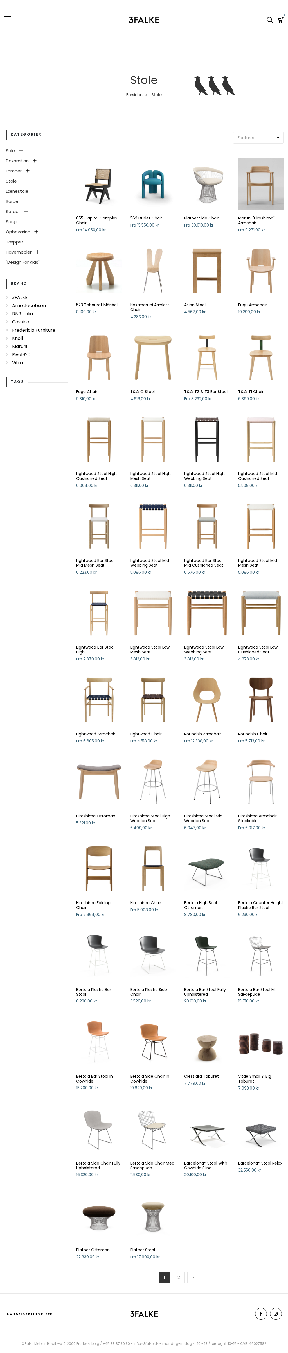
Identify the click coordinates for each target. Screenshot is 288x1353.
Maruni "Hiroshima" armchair (256, 220)
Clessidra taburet (201, 1076)
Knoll (17, 338)
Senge (12, 222)
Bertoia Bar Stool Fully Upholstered (205, 992)
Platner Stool (142, 1250)
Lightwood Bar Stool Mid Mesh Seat (95, 563)
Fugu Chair (86, 391)
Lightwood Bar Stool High (95, 650)
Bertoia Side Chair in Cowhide (149, 1079)
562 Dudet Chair (146, 218)
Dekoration (17, 161)
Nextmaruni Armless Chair (150, 307)
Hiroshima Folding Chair (93, 905)
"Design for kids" (23, 262)
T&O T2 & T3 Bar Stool (206, 391)
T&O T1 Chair (251, 391)
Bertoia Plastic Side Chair (148, 992)
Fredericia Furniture (33, 330)
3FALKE (20, 297)
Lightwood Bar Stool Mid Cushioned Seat (203, 563)
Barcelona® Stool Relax (260, 1163)
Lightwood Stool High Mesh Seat (150, 476)
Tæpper (14, 242)
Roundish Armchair (202, 734)
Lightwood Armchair (95, 734)
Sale (10, 151)
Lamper (14, 171)
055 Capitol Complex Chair (96, 220)
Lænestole (17, 191)
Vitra (17, 363)
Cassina (20, 322)
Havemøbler (19, 252)
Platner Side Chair (201, 218)
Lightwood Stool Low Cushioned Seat (258, 650)
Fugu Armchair (252, 305)
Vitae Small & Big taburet (254, 1079)
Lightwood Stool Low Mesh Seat (150, 650)
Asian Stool (195, 305)
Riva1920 (21, 354)
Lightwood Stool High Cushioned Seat (96, 476)
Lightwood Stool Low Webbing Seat (204, 650)
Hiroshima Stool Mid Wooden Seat (203, 818)
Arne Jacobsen (29, 305)
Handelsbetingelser (30, 1314)
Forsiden (134, 94)
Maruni (19, 346)
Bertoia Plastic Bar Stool (93, 992)
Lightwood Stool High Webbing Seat (204, 476)
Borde (12, 201)
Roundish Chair (252, 734)
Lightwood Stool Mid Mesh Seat (257, 563)
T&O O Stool (142, 391)
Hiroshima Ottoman (95, 816)
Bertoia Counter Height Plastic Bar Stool (260, 905)
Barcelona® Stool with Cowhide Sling (205, 1165)
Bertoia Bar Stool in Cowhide (94, 1079)
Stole (11, 181)
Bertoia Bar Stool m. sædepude (257, 992)
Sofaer (13, 211)
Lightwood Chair (146, 734)
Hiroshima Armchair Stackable (257, 818)
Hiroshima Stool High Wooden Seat (150, 818)
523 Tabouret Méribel (97, 305)
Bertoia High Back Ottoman (201, 905)
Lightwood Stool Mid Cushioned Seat (257, 476)
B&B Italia (22, 313)
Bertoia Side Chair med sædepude (152, 1165)
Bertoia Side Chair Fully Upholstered (98, 1165)
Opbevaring (18, 232)
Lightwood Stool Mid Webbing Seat (149, 563)
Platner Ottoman (93, 1250)
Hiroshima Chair (145, 902)
